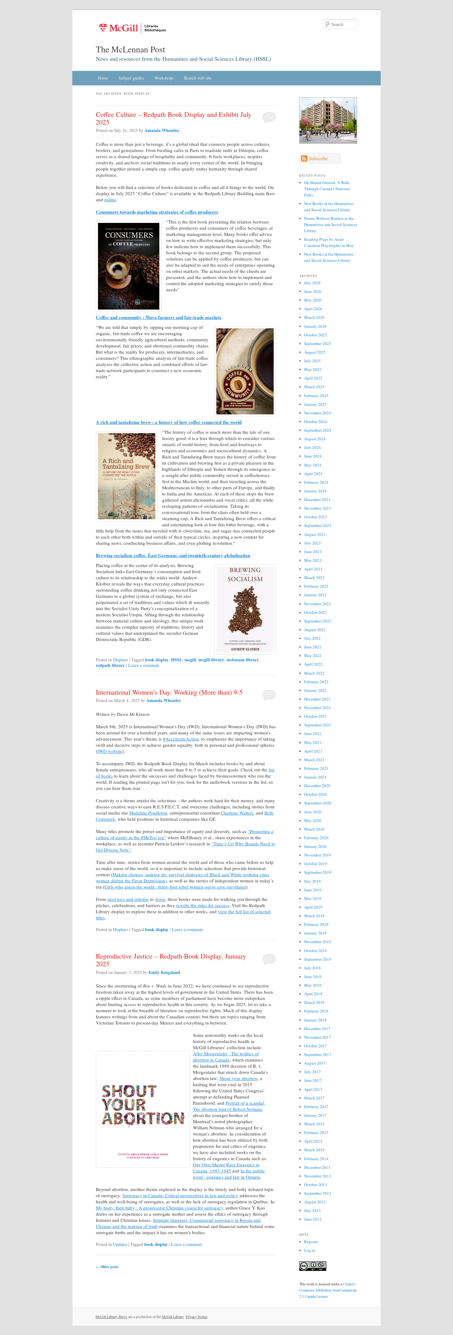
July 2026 (312, 282)
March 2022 (314, 673)
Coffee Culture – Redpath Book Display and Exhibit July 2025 (173, 118)
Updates (120, 1244)
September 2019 (317, 872)
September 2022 (317, 621)
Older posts (107, 1266)
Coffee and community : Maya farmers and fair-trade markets (159, 317)
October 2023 (315, 517)
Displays (120, 660)
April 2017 (313, 1089)
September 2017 (317, 1054)
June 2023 (312, 551)
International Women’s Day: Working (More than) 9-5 (170, 692)
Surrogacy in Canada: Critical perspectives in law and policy (180, 1195)
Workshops (163, 78)
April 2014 (313, 1141)
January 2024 (315, 491)
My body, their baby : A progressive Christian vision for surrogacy (159, 1208)
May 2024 (312, 465)
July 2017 (312, 1071)
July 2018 (312, 968)
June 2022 (312, 647)
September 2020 (317, 803)
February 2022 (316, 681)
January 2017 (315, 1115)
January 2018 (315, 1020)
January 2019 (315, 933)
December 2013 (317, 1167)
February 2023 (316, 586)
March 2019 (314, 915)
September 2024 (317, 430)
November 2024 (317, 413)
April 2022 (313, 664)
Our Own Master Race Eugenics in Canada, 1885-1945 (226, 1167)
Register (311, 1241)
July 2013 (312, 1210)
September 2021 (317, 725)
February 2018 (316, 1011)
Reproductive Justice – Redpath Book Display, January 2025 (171, 959)
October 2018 (315, 950)
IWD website (109, 751)
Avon (160, 899)
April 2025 (313, 378)
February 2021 (316, 768)
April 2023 (313, 569)
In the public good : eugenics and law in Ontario (229, 1174)
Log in (309, 1250)
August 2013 (315, 1202)
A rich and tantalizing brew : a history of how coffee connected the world (169, 422)
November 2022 (317, 603)
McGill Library (173, 1316)
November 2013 (317, 1176)
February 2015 (316, 1132)
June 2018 (312, 976)
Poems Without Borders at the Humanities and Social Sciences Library (330, 224)
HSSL (176, 659)
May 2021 (312, 742)
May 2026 (312, 300)
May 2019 (312, 898)
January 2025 (315, 404)
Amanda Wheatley (162, 130)
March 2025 (314, 386)
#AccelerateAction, (181, 739)
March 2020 (314, 829)
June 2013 (312, 1219)
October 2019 (315, 863)
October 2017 (315, 1046)
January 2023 (315, 595)
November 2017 (317, 1037)
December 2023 (317, 499)
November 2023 (317, 508)
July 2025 (312, 361)
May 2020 (312, 820)
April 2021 (313, 751)
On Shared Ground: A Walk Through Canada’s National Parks (327, 189)
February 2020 (316, 837)
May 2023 (312, 560)
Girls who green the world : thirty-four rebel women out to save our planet (175, 887)
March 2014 (314, 1149)
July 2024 (312, 447)
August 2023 (315, 534)
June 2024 (312, 456)
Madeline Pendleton (148, 813)
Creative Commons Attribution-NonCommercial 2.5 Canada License (328, 1290)
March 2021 (314, 759)
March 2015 (314, 1124)
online (110, 199)
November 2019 (317, 855)
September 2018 (317, 959)
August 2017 (315, 1063)
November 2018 (317, 941)
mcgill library (211, 659)
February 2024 (316, 482)
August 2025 (315, 352)
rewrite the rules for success (202, 905)
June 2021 (312, 733)
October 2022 (315, 612)
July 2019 (312, 881)
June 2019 (312, 890)
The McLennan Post (130, 49)
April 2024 (313, 473)
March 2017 (314, 1098)
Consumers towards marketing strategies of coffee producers (157, 211)
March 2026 (314, 317)
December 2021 (317, 699)
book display (157, 659)
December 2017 (317, 1028)
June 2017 (312, 1080)
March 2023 (314, 577)
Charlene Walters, (238, 813)
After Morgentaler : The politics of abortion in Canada (226, 1056)
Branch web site (198, 78)
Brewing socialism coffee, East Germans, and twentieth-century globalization (173, 555)
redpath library (110, 665)
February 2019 (316, 924)
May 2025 (312, 369)
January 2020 (315, 846)
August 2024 (315, 439)
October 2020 (315, 794)
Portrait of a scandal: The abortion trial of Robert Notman (229, 1106)
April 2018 (313, 993)
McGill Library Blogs (111, 1316)
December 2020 (317, 785)
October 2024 (315, 421)
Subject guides (131, 78)
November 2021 (317, 707)
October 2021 (315, 716)
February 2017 (316, 1106)
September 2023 (317, 525)
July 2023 (312, 543)
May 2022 (312, 655)
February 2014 (316, 1158)
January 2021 (315, 777)
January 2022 (315, 690)
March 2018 (314, 1002)
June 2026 (312, 291)
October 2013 (315, 1184)
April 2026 (313, 308)
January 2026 (315, 326)
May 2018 (312, 985)
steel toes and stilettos (128, 899)
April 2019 (313, 907)
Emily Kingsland (164, 972)
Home (103, 78)
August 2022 (315, 629)
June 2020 (312, 812)
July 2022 (312, 638)
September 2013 (317, 1193)
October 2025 (315, 335)
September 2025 (317, 343)
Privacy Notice (196, 1316)
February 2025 (316, 395)
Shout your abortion (238, 1078)
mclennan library (242, 659)
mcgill (190, 659)
